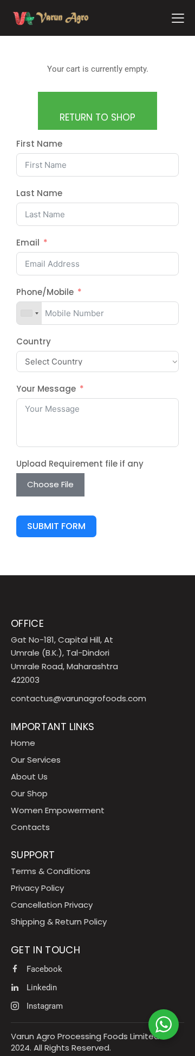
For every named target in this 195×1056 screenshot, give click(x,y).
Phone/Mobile (45, 292)
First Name (39, 143)
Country (33, 341)
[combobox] (29, 313)
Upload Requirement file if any (80, 463)
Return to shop (97, 117)
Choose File (50, 484)
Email (28, 242)
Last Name (39, 193)
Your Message (46, 388)
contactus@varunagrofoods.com (78, 698)
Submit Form (56, 526)
